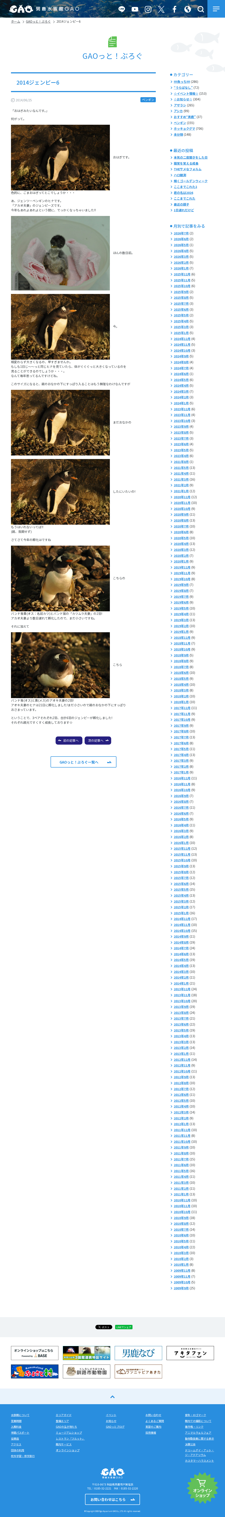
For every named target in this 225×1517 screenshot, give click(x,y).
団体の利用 (17, 1450)
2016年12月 (182, 778)
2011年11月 (182, 1135)
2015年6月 (181, 883)
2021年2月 (181, 485)
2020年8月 (181, 520)
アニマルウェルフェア (198, 1432)
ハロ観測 (180, 175)
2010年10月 (182, 1212)
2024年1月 (181, 403)
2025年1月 (181, 333)
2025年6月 (181, 309)
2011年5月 (181, 1171)
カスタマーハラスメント (199, 1460)
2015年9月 (181, 866)
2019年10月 (182, 579)
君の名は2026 (183, 192)
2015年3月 (181, 901)
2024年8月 (181, 362)
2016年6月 (181, 813)
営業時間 (16, 1421)
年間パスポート (20, 1432)
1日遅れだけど (184, 210)
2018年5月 (181, 678)
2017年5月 (181, 749)
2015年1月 (181, 913)
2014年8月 (181, 942)
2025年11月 (182, 280)
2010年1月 (181, 1264)
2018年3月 (181, 690)
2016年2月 (181, 837)
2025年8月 (181, 297)
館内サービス (64, 1444)
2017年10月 (182, 719)
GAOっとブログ (115, 1426)
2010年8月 (181, 1223)
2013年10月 (182, 1001)
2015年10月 (182, 860)
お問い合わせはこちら (108, 1499)
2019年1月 (181, 631)
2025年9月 (181, 292)
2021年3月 (181, 479)
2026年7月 (181, 233)
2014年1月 (181, 983)
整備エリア (62, 1421)
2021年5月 (181, 467)
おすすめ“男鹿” (185, 117)
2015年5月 (181, 889)
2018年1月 (181, 702)
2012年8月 (181, 1083)
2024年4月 (181, 385)
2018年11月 (182, 643)
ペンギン (148, 99)
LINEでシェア (123, 1327)
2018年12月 (182, 637)
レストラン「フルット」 (70, 1438)
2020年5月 (181, 538)
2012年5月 (181, 1100)
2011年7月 (181, 1159)
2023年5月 (181, 450)
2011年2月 (181, 1188)
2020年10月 (182, 508)
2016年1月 (181, 842)
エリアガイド (64, 1415)
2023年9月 (181, 426)
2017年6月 (181, 743)
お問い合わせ (153, 1415)
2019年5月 (181, 608)
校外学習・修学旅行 (23, 1456)
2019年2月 (181, 626)
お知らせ (111, 1421)
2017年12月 (182, 708)
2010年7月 (181, 1229)
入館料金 (16, 1426)
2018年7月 (181, 667)
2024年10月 (182, 350)
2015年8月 (181, 872)
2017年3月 (181, 760)
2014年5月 (181, 959)
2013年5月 (181, 1030)
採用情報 (150, 1432)
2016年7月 (181, 807)
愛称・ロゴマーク (195, 1415)
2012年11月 (182, 1065)
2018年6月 (181, 672)
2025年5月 (181, 315)
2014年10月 (182, 930)
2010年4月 (181, 1247)
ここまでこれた (184, 198)
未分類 (178, 134)
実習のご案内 (153, 1426)
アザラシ (180, 105)
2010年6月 (181, 1235)
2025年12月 (182, 274)
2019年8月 (181, 590)
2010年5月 (181, 1241)
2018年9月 (181, 655)
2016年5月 (181, 819)
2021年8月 (181, 461)
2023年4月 (181, 456)
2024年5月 (181, 379)
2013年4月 (181, 1036)
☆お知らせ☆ (183, 99)
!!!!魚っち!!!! (182, 81)
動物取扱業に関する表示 (199, 1438)
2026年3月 (181, 256)
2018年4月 (181, 684)
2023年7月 (181, 438)
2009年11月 (182, 1276)
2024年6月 (181, 374)
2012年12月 (182, 1059)
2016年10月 (182, 790)
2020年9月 (181, 514)
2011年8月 (181, 1153)
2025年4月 (181, 321)
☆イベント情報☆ (186, 93)
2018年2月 (181, 696)
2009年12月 (182, 1270)
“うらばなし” (183, 87)
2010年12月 (182, 1200)
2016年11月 (182, 784)
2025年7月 (181, 303)
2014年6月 (181, 954)
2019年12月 (182, 567)
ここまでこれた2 (185, 186)
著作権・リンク (194, 1426)
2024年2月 (181, 397)
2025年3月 (181, 327)
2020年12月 (182, 497)
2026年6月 (181, 239)
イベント (111, 1415)
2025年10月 (182, 286)
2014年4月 (181, 965)
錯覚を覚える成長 (186, 163)
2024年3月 (181, 391)
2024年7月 (181, 368)
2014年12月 (182, 919)
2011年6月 (181, 1165)
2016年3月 (181, 831)
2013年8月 (181, 1012)
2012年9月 (181, 1077)
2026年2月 (181, 262)
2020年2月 (181, 555)
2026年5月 (181, 245)
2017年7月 (181, 737)
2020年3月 (181, 549)
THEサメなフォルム (187, 169)
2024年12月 (182, 338)
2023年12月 (182, 409)
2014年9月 (181, 936)
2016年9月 (181, 796)
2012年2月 (181, 1118)
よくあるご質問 (154, 1421)
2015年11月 (182, 854)
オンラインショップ (68, 1450)
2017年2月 (181, 766)
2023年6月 (181, 444)
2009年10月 (182, 1282)
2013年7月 (181, 1018)
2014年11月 (182, 924)
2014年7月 (181, 948)
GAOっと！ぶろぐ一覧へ (79, 762)
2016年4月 (181, 825)
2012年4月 (181, 1106)
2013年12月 (182, 989)
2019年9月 (181, 584)
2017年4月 (181, 755)
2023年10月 (182, 420)
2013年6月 (181, 1024)
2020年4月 (181, 543)
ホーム (15, 21)
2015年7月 (181, 878)
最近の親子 (181, 204)
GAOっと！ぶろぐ (38, 21)
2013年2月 (181, 1047)
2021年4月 (181, 473)
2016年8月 (181, 801)
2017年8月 (181, 731)
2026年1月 (181, 268)
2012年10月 (182, 1071)
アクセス (16, 1444)
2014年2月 (181, 977)
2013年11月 (182, 995)
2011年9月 (181, 1147)
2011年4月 (181, 1176)
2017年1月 (181, 772)
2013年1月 (181, 1053)
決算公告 (190, 1444)
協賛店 (15, 1438)
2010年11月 (182, 1206)
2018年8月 (181, 661)
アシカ (178, 111)
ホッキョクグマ (184, 128)
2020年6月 (181, 532)
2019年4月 (181, 614)
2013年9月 (181, 1006)
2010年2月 (181, 1259)
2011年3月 (181, 1182)
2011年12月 (182, 1130)
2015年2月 (181, 907)
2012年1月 (181, 1124)
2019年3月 (181, 620)
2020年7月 (181, 526)
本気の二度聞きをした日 (191, 157)
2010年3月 (181, 1253)
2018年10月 (182, 649)
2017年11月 (182, 714)
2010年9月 (181, 1218)
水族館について (20, 1415)
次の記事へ (95, 740)
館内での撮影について (198, 1421)
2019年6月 (181, 602)
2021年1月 (181, 491)
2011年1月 (181, 1194)
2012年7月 (181, 1089)
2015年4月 (181, 895)
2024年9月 (181, 356)
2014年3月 (181, 971)
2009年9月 (181, 1288)
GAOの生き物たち (66, 1426)
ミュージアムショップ (69, 1432)
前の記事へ (71, 740)
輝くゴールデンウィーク (191, 181)
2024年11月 (182, 344)
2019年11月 (182, 573)
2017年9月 (181, 725)
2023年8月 (181, 432)
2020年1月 (181, 561)
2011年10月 (182, 1141)
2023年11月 (182, 415)
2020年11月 (182, 502)
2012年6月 (181, 1094)
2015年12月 (182, 848)
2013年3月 (181, 1042)
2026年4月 (181, 251)
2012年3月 (181, 1112)
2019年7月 (181, 596)
